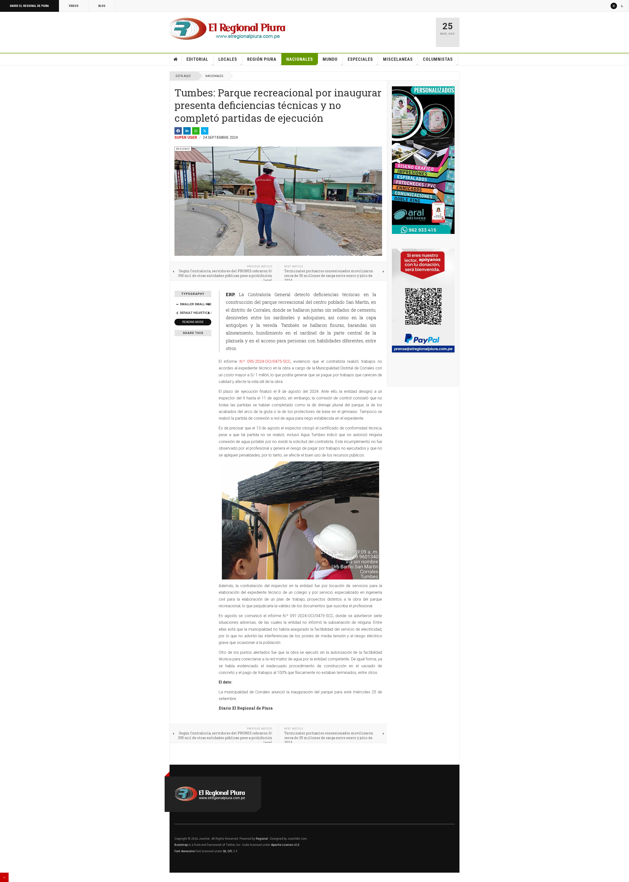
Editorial (197, 59)
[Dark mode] (622, 6)
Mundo (330, 59)
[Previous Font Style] (177, 313)
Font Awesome (184, 851)
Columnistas (438, 59)
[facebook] (178, 131)
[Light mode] (614, 6)
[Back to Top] (4, 877)
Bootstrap (181, 845)
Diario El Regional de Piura (29, 6)
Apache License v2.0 (285, 845)
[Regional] (227, 29)
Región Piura (261, 59)
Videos (73, 6)
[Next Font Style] (208, 313)
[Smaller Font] (177, 304)
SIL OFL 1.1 (230, 851)
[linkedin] (187, 131)
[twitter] (204, 131)
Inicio (176, 59)
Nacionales (299, 59)
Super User (185, 137)
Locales (227, 59)
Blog (101, 6)
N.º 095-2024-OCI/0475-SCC (265, 361)
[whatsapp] (196, 131)
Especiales (360, 59)
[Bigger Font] (208, 304)
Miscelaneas (398, 59)
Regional (262, 838)
